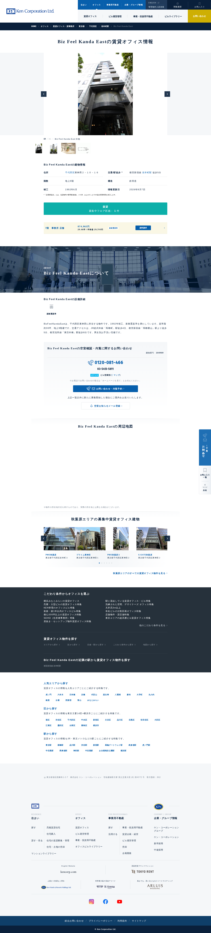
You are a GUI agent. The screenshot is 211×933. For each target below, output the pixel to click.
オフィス (97, 5)
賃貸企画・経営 (130, 834)
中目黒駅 (49, 751)
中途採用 (158, 850)
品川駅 (72, 745)
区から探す (73, 645)
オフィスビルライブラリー (89, 846)
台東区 (72, 725)
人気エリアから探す (56, 683)
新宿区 (96, 720)
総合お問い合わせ (74, 921)
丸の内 (151, 695)
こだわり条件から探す (123, 645)
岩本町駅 (147, 172)
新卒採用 (158, 843)
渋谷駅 (84, 745)
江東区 (49, 725)
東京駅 (49, 745)
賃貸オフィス (82, 827)
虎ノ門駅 (146, 745)
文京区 (108, 720)
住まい (84, 5)
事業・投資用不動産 (143, 16)
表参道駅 (132, 745)
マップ (117, 375)
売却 (124, 847)
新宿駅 (96, 745)
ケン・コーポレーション (166, 837)
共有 (205, 490)
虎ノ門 (49, 695)
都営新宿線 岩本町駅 (52, 666)
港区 (48, 720)
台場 (57, 700)
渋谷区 (58, 720)
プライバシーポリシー (101, 921)
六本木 (60, 695)
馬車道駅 (63, 751)
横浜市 (96, 725)
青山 (79, 700)
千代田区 (70, 172)
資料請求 (143, 228)
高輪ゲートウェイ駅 (113, 745)
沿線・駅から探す (95, 645)
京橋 (83, 695)
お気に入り (199, 7)
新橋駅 (60, 745)
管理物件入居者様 (156, 7)
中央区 (84, 720)
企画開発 (126, 853)
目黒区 (132, 720)
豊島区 (84, 725)
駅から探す (50, 733)
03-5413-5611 (105, 369)
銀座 (48, 700)
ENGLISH (152, 3)
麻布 (129, 695)
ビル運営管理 (115, 16)
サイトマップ (139, 921)
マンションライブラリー (43, 853)
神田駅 (76, 751)
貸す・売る (37, 840)
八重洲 (118, 695)
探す (33, 827)
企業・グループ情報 (133, 5)
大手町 (140, 695)
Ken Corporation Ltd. (30, 11)
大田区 (157, 720)
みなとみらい (93, 700)
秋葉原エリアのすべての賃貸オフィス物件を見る (139, 573)
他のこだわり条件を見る (152, 625)
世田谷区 (144, 720)
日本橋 (72, 695)
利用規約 (122, 921)
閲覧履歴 (178, 7)
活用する (113, 834)
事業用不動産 (113, 5)
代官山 (94, 695)
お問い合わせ (199, 16)
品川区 (120, 720)
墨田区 (60, 725)
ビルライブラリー (173, 16)
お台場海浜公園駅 (107, 751)
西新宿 (68, 700)
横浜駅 (124, 751)
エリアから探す (51, 645)
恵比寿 (106, 695)
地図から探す (149, 645)
